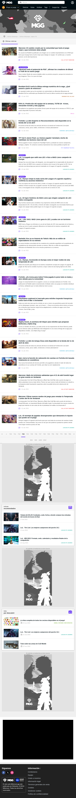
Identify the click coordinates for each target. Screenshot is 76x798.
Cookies (31, 788)
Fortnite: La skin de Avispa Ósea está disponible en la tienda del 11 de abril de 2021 (46, 342)
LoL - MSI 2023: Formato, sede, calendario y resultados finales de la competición (44, 539)
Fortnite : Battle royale (67, 130)
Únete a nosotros (34, 778)
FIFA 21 (72, 113)
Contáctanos (32, 772)
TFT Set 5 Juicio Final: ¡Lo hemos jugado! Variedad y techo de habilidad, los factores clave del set (43, 139)
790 (69, 434)
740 (10, 434)
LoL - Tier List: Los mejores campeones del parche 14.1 (39, 527)
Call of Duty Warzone (67, 60)
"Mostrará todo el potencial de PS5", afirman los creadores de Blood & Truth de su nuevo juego (46, 70)
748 (44, 434)
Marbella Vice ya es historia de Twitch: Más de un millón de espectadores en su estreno (42, 239)
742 (19, 434)
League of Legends (68, 169)
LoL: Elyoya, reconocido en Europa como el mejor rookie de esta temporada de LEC (44, 261)
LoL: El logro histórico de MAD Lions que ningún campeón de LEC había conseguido (45, 199)
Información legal (34, 781)
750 (53, 434)
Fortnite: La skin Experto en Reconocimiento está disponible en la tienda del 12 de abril (45, 122)
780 (65, 434)
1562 (44, 440)
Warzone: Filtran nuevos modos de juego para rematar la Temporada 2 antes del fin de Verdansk (46, 397)
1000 (40, 440)
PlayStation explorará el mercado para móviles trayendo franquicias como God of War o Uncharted (45, 299)
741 (15, 434)
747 (40, 434)
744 (27, 434)
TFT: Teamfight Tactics (67, 147)
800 (31, 440)
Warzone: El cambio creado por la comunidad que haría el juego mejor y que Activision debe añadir (44, 49)
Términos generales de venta (38, 784)
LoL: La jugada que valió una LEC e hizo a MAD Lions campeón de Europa (45, 158)
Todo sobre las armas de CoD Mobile (33, 644)
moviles (22, 296)
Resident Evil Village (68, 96)
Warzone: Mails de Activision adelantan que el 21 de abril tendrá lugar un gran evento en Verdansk (46, 376)
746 (36, 434)
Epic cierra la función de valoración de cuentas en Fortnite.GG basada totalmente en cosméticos (46, 359)
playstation (23, 67)
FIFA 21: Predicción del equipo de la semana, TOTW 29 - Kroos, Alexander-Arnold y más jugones (44, 105)
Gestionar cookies (34, 791)
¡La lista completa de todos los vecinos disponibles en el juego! (42, 620)
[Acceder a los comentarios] (20, 60)
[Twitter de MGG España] (7, 772)
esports (22, 155)
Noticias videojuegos (12, 36)
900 (36, 440)
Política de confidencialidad (38, 794)
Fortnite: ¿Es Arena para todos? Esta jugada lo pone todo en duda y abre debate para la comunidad (45, 278)
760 (57, 434)
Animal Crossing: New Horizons (63, 622)
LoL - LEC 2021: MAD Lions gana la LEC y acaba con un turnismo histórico (44, 220)
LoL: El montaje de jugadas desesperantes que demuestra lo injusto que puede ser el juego (46, 417)
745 (31, 434)
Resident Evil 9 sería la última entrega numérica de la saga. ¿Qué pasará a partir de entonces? (44, 87)
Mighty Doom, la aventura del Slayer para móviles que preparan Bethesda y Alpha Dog (44, 323)
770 (61, 434)
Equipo (30, 775)
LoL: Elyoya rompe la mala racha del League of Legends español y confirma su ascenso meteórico (45, 180)
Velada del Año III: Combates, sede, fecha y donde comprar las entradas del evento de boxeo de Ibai (45, 516)
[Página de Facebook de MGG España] (3, 772)
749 (48, 434)
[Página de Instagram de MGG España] (12, 772)
